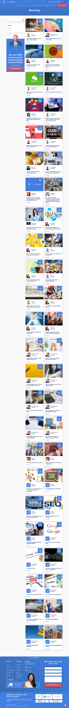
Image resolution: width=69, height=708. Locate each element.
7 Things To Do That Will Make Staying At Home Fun (33, 172)
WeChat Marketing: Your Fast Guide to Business (34, 92)
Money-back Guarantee (23, 705)
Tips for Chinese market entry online (34, 594)
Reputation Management (10, 670)
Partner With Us (9, 676)
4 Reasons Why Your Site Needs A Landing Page (34, 332)
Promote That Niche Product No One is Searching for (53, 463)
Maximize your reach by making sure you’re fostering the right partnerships (34, 490)
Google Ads (22, 5)
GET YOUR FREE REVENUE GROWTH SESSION (15, 68)
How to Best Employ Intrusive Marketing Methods (52, 280)
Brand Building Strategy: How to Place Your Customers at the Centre (53, 228)
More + (7, 677)
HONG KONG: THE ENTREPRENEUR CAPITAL (54, 646)
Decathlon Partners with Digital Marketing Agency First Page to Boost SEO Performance (33, 199)
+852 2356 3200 (28, 667)
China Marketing (47, 5)
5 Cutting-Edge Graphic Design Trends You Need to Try (33, 280)
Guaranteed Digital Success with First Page (53, 516)
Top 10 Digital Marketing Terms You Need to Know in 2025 (34, 39)
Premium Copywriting (9, 672)
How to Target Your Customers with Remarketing (53, 254)
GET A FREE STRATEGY (62, 5)
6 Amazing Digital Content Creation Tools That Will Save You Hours (34, 385)
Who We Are (19, 664)
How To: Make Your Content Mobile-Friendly (53, 306)
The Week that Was (31, 568)
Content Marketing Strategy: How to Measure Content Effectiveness (53, 172)
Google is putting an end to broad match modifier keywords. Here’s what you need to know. (53, 119)
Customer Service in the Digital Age (53, 594)
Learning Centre (19, 674)
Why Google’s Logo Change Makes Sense (53, 542)
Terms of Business (9, 705)
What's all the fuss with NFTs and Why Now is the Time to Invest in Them (53, 66)
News (10, 30)
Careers (18, 668)
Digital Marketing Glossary (19, 676)
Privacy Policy (16, 705)
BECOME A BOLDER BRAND (52, 619)
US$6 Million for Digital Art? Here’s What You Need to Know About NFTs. (34, 119)
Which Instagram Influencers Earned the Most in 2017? (53, 385)
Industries (18, 666)
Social (28, 5)
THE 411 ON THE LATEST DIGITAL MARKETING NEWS (34, 542)
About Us (40, 5)
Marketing (10, 27)
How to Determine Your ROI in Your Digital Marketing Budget (53, 411)
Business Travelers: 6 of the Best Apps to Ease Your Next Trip (34, 254)
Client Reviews (19, 670)
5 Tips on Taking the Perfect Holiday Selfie (34, 411)
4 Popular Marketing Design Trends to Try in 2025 (53, 39)
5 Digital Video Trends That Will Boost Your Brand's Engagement (53, 332)
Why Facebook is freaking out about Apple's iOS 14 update (34, 146)
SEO (17, 5)
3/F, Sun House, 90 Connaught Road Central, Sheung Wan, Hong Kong (30, 663)
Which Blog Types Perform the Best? (34, 462)
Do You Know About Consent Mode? (53, 92)
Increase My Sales (53, 685)
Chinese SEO (8, 674)
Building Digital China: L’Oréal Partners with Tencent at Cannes (34, 306)
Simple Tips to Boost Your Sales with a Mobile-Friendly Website (34, 516)
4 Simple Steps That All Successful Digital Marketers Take (34, 358)
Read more (29, 42)
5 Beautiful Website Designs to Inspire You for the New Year (52, 437)
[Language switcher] (48, 2)
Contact (54, 5)
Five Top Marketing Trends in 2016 (53, 488)
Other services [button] (34, 5)
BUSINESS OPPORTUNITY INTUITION (32, 646)
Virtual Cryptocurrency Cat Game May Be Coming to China (53, 358)
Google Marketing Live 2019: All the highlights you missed (34, 228)
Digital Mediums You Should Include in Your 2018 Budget (34, 437)
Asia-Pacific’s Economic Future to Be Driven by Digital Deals (53, 569)
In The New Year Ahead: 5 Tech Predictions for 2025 (33, 65)
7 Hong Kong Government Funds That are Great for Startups (53, 146)
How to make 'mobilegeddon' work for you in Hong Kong (34, 620)
